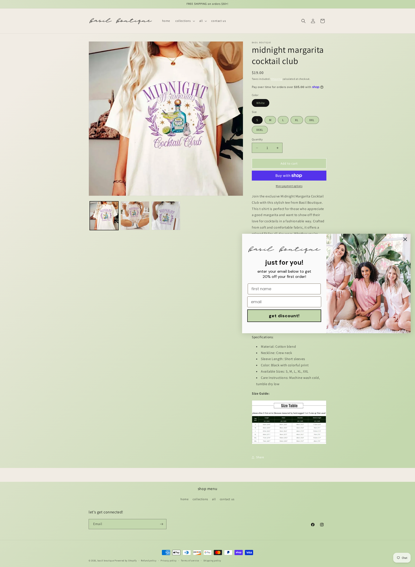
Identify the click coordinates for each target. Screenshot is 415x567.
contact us (227, 499)
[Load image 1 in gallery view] (104, 215)
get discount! (284, 316)
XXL (311, 120)
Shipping (276, 78)
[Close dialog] (405, 239)
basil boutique (105, 560)
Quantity (257, 139)
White (260, 103)
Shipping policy (212, 560)
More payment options (289, 185)
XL (296, 120)
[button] (185, 20)
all (214, 499)
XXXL (259, 130)
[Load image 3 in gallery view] (166, 215)
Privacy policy (169, 560)
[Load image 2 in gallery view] (135, 215)
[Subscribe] (161, 524)
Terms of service (190, 560)
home (184, 499)
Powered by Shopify (126, 560)
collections (200, 499)
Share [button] (260, 457)
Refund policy (148, 560)
